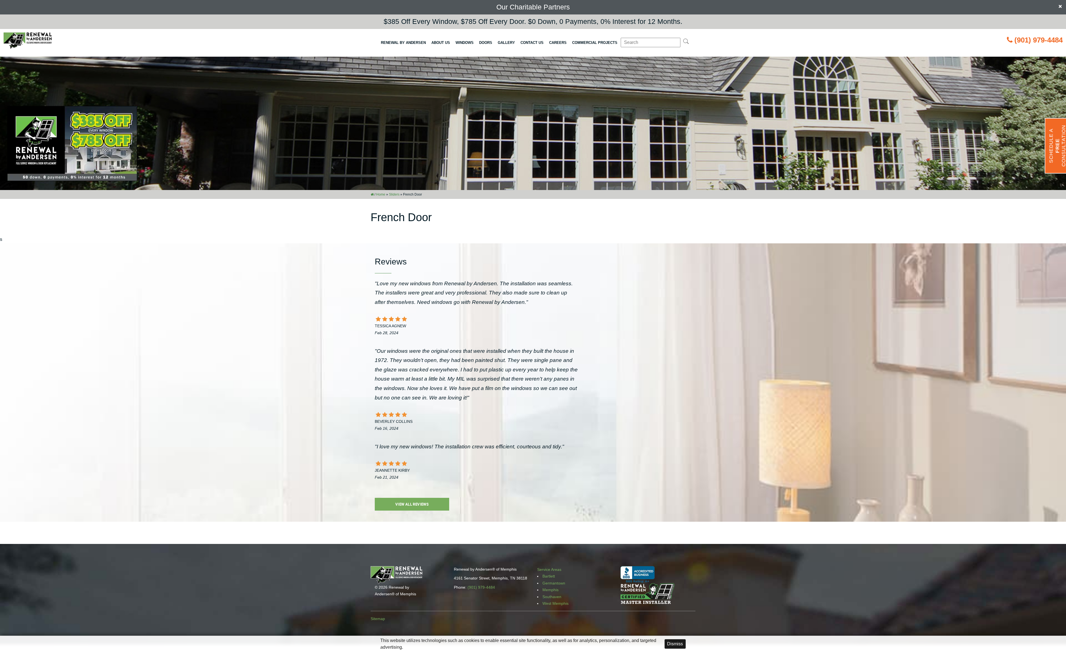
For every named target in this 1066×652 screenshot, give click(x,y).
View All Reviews (412, 504)
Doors (485, 43)
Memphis (550, 590)
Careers (558, 43)
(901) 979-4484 (1038, 40)
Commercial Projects (594, 43)
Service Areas (549, 569)
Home (380, 194)
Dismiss (675, 643)
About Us (440, 43)
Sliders (394, 194)
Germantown (553, 583)
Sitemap (378, 618)
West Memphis (555, 603)
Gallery (506, 43)
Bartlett (548, 576)
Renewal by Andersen (403, 43)
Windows (465, 43)
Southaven (551, 596)
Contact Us (532, 43)
